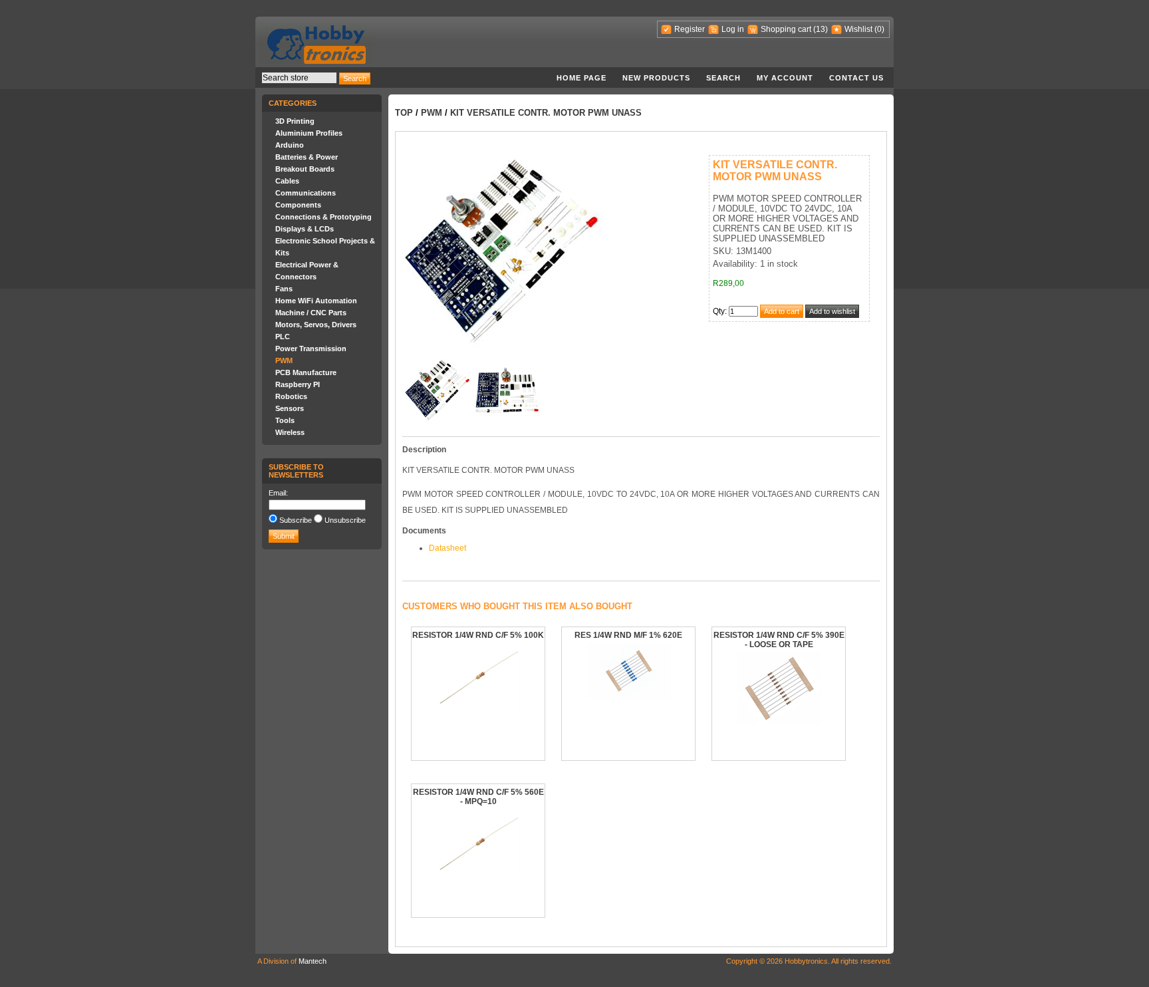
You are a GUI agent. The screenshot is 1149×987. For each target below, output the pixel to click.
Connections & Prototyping (323, 217)
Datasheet (447, 548)
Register (689, 29)
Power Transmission (310, 348)
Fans (284, 289)
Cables (287, 181)
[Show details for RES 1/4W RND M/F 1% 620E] (628, 695)
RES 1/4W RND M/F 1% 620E (628, 635)
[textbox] (299, 77)
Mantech (312, 961)
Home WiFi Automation (316, 301)
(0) (879, 29)
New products (656, 78)
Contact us (856, 78)
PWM (284, 360)
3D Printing (295, 121)
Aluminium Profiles (308, 133)
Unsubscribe (345, 520)
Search (723, 78)
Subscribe (295, 520)
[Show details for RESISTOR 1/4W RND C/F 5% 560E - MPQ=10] (478, 876)
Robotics (291, 396)
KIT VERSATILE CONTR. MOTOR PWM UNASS (546, 113)
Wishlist (858, 29)
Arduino (289, 145)
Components (298, 205)
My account (785, 78)
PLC (282, 337)
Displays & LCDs (304, 229)
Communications (305, 193)
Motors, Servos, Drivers (315, 325)
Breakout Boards (304, 169)
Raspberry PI (297, 384)
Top (404, 113)
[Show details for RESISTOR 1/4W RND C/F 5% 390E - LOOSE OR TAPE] (779, 721)
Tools (285, 420)
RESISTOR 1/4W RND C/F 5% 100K (478, 635)
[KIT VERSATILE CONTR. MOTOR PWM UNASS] (437, 419)
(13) (820, 29)
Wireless (290, 432)
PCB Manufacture (305, 372)
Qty (719, 311)
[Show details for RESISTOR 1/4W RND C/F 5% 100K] (478, 709)
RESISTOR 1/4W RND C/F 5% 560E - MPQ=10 (478, 796)
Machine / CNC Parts (310, 313)
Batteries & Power (306, 157)
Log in (732, 29)
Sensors (289, 408)
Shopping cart (786, 29)
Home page (581, 78)
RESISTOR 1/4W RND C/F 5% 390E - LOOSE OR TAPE (778, 640)
